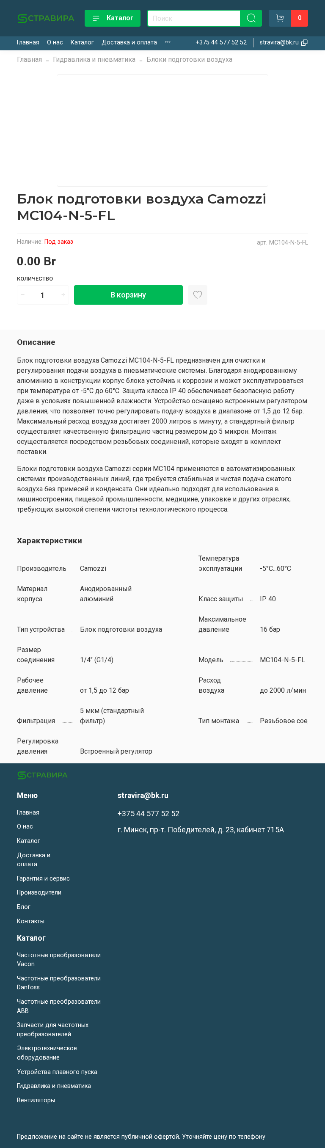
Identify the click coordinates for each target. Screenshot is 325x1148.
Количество (35, 278)
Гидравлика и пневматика (94, 59)
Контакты (30, 921)
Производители (39, 892)
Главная (28, 42)
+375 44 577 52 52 (221, 42)
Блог (23, 907)
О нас (55, 42)
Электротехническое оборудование (47, 1053)
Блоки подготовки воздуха (189, 59)
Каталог (120, 18)
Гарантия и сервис (43, 878)
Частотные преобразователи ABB (59, 1006)
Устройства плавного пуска (57, 1072)
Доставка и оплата (129, 42)
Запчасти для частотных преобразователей (52, 1029)
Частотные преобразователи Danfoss (59, 983)
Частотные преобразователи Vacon (59, 960)
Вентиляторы (36, 1100)
